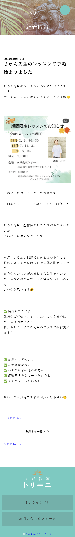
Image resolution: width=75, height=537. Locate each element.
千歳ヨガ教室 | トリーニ (39, 534)
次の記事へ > (12, 444)
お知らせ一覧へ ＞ (38, 431)
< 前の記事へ (12, 418)
